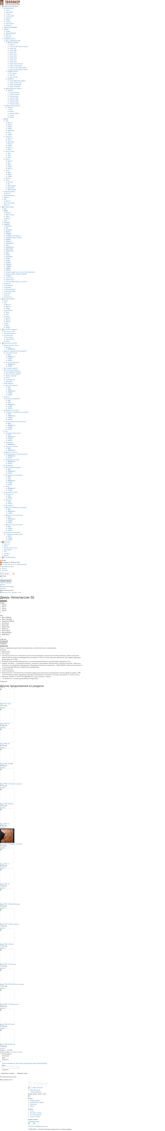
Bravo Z (8, 218)
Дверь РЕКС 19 (4, 824)
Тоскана (8, 14)
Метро (32, 1106)
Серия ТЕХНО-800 (15, 85)
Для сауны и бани (9, 331)
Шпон (7, 180)
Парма (8, 20)
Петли (8, 378)
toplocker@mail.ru (36, 1092)
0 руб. (4, 576)
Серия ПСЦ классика (16, 64)
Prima (9, 132)
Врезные (8, 347)
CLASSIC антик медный (13, 236)
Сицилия (8, 18)
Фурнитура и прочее (10, 343)
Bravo (9, 172)
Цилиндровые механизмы (12, 532)
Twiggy (10, 134)
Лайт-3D (12, 75)
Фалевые (8, 500)
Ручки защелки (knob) (10, 492)
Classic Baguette (11, 33)
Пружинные (9, 442)
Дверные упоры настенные (14, 525)
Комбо (12, 111)
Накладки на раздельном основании (17, 412)
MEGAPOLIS (10, 247)
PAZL (7, 253)
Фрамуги (8, 25)
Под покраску (8, 550)
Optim (7, 217)
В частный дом (8, 285)
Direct (9, 155)
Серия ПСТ (13, 60)
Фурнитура (33, 1104)
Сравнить (3, 644)
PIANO (8, 255)
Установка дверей (9, 557)
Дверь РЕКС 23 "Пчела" (7, 1024)
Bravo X (10, 125)
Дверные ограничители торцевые (16, 507)
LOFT (7, 245)
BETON (8, 232)
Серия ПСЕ (13, 54)
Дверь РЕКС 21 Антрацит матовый (10, 784)
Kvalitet (8, 31)
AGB (9, 387)
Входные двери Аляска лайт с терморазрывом (20, 272)
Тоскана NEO (10, 16)
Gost (9, 153)
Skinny (10, 149)
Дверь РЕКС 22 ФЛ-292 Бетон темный (12, 984)
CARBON (8, 234)
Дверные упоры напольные (14, 515)
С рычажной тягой (11, 353)
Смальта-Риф (14, 102)
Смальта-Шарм (14, 104)
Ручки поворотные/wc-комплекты (16, 421)
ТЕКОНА (10, 90)
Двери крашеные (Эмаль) (14, 88)
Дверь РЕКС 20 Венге (6, 804)
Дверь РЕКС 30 (4, 724)
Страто (12, 115)
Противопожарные (9, 333)
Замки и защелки (11, 376)
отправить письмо (33, 1121)
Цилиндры (9, 381)
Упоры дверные (9, 505)
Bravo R (8, 213)
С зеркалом (7, 287)
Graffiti (10, 128)
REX (5, 209)
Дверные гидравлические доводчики (15, 351)
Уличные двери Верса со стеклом (16, 281)
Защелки (6, 397)
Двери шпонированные (13, 106)
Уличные (6, 295)
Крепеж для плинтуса (10, 548)
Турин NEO (9, 12)
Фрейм (12, 117)
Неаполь (8, 22)
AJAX (9, 355)
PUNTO (10, 360)
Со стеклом (7, 293)
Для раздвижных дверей (13, 372)
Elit (8, 184)
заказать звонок (6, 580)
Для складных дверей (10, 368)
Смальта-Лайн (14, 98)
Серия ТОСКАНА (15, 86)
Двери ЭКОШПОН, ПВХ (13, 41)
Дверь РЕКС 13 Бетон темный (9, 924)
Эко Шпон (9, 136)
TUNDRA (8, 266)
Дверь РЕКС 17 (4, 864)
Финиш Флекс (10, 151)
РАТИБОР (7, 222)
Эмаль (8, 170)
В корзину (4, 641)
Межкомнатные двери (11, 6)
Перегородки (10, 23)
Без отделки (9, 337)
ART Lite (8, 35)
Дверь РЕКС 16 (4, 884)
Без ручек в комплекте (13, 399)
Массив (8, 178)
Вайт (11, 109)
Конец (20, 1052)
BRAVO (6, 119)
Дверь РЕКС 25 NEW (6, 764)
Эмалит (6, 324)
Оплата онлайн (35, 1116)
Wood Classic (12, 186)
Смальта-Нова (14, 100)
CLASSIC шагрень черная (14, 238)
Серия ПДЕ (13, 50)
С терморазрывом (9, 289)
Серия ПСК (13, 56)
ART (7, 228)
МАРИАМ (10, 79)
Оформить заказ (22, 1073)
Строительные (8, 335)
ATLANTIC (9, 230)
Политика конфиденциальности (38, 1126)
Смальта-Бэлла (14, 92)
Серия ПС (13, 52)
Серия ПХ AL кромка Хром (18, 67)
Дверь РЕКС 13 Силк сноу (8, 964)
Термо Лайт (9, 278)
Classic (10, 127)
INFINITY (8, 241)
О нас (32, 1111)
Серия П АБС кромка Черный (19, 46)
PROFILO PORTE (13, 43)
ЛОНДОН (8, 276)
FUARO (10, 358)
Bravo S (10, 144)
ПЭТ (7, 121)
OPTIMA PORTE (9, 8)
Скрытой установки (12, 446)
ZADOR (6, 29)
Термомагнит (10, 280)
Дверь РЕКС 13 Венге (6, 944)
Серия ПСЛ (13, 58)
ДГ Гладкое (13, 73)
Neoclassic (11, 130)
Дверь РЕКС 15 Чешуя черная (9, 1004)
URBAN (8, 268)
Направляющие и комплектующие (16, 454)
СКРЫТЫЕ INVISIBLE (10, 27)
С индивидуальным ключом (14, 534)
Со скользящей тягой (12, 362)
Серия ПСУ (13, 62)
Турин (7, 10)
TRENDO (8, 264)
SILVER (8, 260)
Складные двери (9, 299)
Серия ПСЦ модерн (16, 65)
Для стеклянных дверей (11, 370)
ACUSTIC (9, 226)
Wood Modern (12, 190)
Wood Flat (11, 188)
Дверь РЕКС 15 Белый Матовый (10, 904)
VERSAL (8, 270)
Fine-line (10, 182)
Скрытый (6, 544)
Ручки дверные (10, 379)
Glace (9, 157)
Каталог (4, 568)
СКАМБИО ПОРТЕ (9, 39)
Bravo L (8, 320)
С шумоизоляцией (9, 291)
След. (15, 1052)
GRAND (8, 239)
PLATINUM (9, 257)
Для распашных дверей (13, 374)
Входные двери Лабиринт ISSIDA (16, 274)
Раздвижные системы (10, 452)
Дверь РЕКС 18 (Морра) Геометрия (11, 844)
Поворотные (9, 494)
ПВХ (5, 199)
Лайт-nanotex (14, 77)
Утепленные (8, 297)
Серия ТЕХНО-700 (15, 83)
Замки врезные (8, 383)
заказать (2, 707)
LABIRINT (7, 224)
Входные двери (9, 207)
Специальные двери (10, 329)
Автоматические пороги (11, 345)
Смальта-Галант (15, 94)
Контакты (5, 570)
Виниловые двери (9, 191)
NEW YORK (9, 249)
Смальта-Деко (14, 96)
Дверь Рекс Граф (5, 703)
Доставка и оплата (7, 566)
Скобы (8, 486)
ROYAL (8, 259)
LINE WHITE (9, 243)
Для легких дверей (11, 385)
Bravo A (10, 123)
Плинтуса (7, 542)
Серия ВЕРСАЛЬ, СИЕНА (17, 81)
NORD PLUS (9, 251)
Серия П (12, 44)
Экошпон (6, 205)
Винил (8, 159)
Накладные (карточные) (13, 433)
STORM (8, 262)
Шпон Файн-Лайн (9, 203)
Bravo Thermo (10, 215)
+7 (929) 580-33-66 (21, 564)
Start (9, 163)
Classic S (8, 37)
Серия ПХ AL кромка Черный (19, 69)
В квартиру (7, 283)
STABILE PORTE (13, 71)
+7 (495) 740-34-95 (8, 564)
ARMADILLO (11, 349)
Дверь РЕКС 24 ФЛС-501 (7, 1044)
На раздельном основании (14, 475)
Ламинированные (9, 195)
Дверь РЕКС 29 (4, 744)
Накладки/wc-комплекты (11, 410)
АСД (5, 220)
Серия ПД (13, 48)
